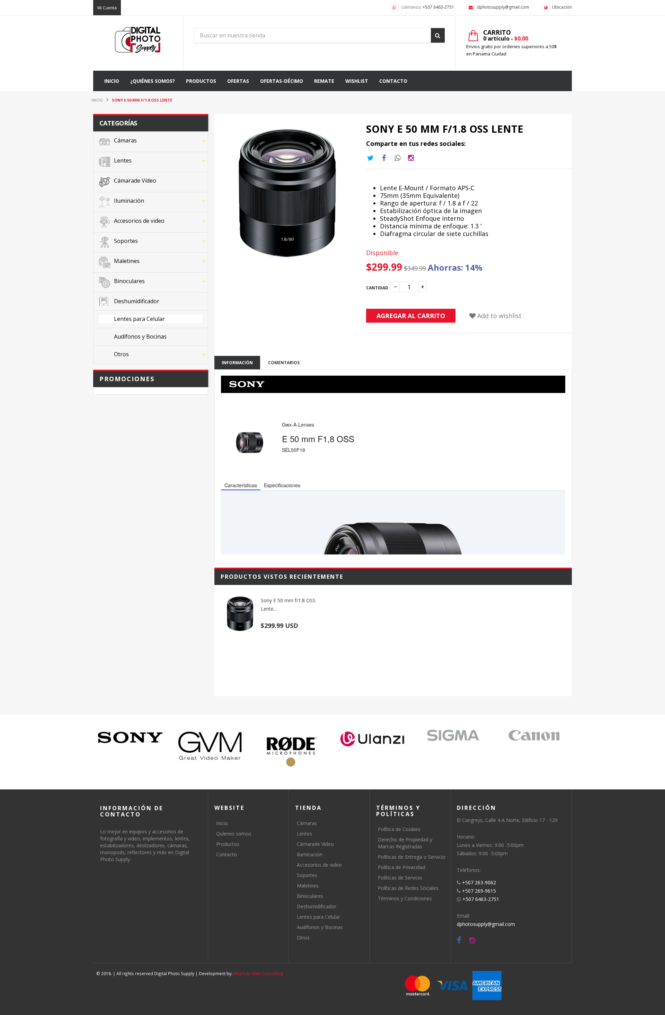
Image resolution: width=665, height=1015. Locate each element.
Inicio (222, 823)
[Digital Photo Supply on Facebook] (459, 940)
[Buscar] (438, 35)
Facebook (384, 158)
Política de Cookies (399, 829)
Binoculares (310, 896)
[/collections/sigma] (453, 735)
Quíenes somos (233, 833)
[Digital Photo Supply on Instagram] (472, 940)
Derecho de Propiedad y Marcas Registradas (405, 843)
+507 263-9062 (479, 882)
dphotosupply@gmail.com (503, 7)
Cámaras (307, 823)
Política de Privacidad (401, 867)
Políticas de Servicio (400, 877)
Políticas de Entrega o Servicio (411, 857)
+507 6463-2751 (438, 7)
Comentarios (284, 363)
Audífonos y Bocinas (320, 927)
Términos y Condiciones (405, 898)
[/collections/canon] (534, 735)
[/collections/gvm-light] (211, 745)
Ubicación (562, 7)
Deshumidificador (316, 906)
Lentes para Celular (318, 916)
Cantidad (377, 288)
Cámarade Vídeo (315, 844)
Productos (227, 844)
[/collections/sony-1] (130, 737)
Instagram (397, 158)
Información (237, 363)
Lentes (304, 833)
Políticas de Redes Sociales (408, 888)
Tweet (370, 158)
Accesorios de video (319, 864)
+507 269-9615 (479, 890)
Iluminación (309, 854)
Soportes (307, 875)
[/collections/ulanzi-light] (372, 739)
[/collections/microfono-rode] (292, 752)
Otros (303, 937)
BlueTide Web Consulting (258, 973)
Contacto (226, 854)
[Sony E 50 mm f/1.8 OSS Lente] (240, 613)
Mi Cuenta (107, 8)
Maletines (308, 885)
